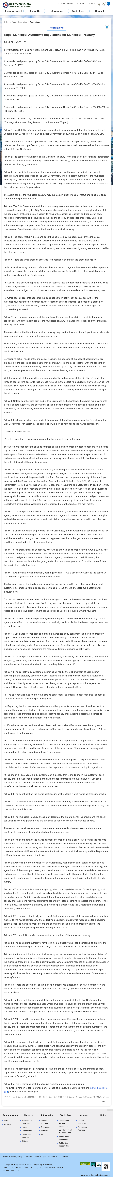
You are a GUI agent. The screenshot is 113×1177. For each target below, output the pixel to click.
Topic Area (78, 11)
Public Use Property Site (64, 1144)
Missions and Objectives (27, 1122)
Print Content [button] (107, 27)
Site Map (70, 3)
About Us (35, 11)
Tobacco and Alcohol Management (64, 1123)
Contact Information (82, 1122)
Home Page (11, 22)
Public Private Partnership (64, 1138)
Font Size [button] (99, 4)
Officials (25, 1141)
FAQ (83, 3)
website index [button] (108, 4)
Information (56, 11)
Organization (27, 1130)
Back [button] (103, 1101)
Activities (7, 1124)
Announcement (13, 11)
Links (103, 1115)
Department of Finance (17, 5)
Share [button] (104, 4)
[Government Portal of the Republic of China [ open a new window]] (93, 1164)
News (6, 1120)
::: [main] (3, 19)
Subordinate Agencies (82, 1128)
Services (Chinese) (44, 1122)
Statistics (44, 1130)
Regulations (35, 22)
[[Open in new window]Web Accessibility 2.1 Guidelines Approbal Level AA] (85, 1163)
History (25, 1127)
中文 (77, 3)
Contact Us (91, 3)
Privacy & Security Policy (12, 1156)
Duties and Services (26, 1136)
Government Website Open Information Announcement (46, 1156)
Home (62, 3)
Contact (99, 11)
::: (58, 3)
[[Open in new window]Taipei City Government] (98, 1164)
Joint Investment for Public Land (65, 1131)
